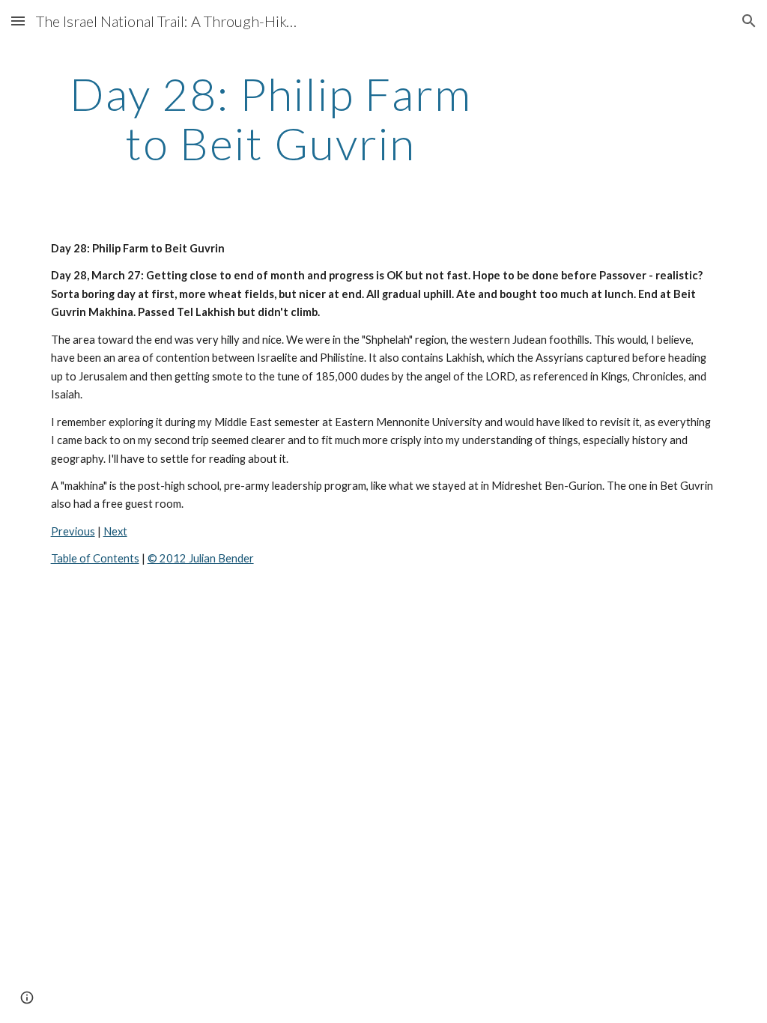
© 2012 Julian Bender (201, 558)
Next (115, 531)
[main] (271, 118)
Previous (73, 531)
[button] (18, 20)
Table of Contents (95, 558)
